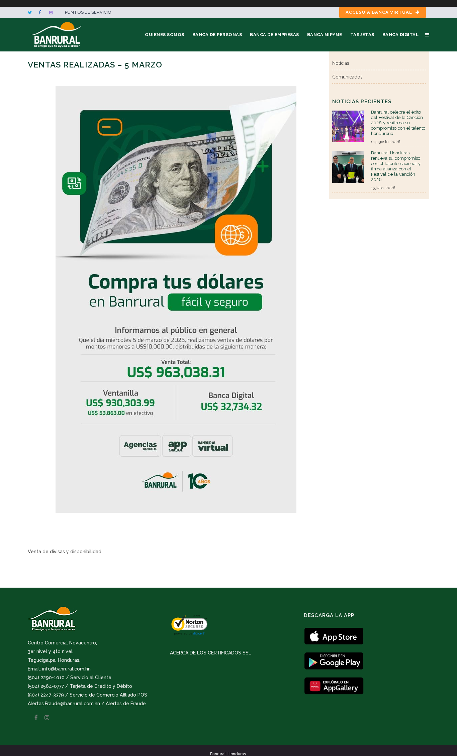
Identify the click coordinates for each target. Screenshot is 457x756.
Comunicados (347, 77)
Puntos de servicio (88, 12)
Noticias (340, 63)
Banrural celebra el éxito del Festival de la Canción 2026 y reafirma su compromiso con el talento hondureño (398, 123)
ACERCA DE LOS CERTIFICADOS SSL (210, 652)
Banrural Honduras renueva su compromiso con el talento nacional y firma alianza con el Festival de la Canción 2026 (396, 166)
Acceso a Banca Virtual (379, 12)
